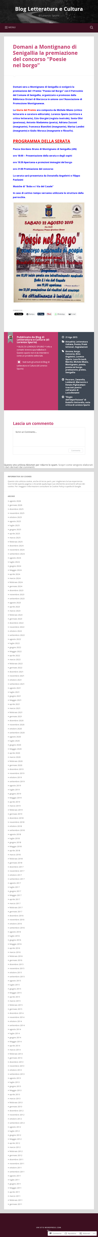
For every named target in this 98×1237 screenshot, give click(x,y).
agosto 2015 (15, 980)
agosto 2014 (15, 1029)
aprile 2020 (15, 753)
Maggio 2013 (16, 1090)
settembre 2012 (17, 1123)
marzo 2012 (15, 1147)
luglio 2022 (15, 643)
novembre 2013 (17, 1066)
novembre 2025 (17, 513)
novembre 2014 (17, 1017)
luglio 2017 (15, 887)
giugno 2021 (15, 696)
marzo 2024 (15, 578)
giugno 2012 (15, 1135)
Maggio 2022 (16, 651)
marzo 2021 (15, 708)
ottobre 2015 (16, 972)
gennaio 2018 (16, 862)
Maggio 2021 (16, 700)
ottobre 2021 (16, 680)
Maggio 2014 (16, 1041)
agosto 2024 (15, 558)
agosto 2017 (15, 883)
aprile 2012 (15, 1143)
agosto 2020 (15, 736)
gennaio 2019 (16, 814)
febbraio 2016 (16, 956)
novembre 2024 (17, 549)
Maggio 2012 (16, 1139)
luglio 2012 (15, 1131)
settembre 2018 (17, 830)
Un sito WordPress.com (48, 1227)
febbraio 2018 (16, 858)
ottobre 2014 (16, 1021)
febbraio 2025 (16, 541)
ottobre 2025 (16, 517)
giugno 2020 (15, 745)
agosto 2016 (15, 931)
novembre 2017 (17, 871)
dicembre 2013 (16, 1062)
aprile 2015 (15, 996)
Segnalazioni (81, 347)
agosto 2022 (15, 639)
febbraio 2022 (16, 663)
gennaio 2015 (16, 1009)
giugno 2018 (15, 842)
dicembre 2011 (16, 1159)
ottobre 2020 (16, 728)
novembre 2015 (17, 968)
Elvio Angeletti (73, 355)
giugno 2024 (15, 566)
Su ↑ (49, 1230)
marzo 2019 (15, 805)
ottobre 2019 (16, 777)
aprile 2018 (15, 850)
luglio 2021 (15, 692)
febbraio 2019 (16, 810)
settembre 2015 (17, 976)
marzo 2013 (15, 1098)
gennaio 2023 (16, 618)
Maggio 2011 (16, 1188)
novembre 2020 (17, 724)
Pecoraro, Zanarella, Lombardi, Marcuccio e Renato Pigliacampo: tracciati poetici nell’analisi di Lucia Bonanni (76, 386)
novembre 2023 (17, 594)
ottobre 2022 (16, 631)
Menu (12, 27)
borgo (77, 351)
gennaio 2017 (16, 911)
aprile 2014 (15, 1045)
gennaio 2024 (16, 586)
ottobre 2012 (16, 1118)
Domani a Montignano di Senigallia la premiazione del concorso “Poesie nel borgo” (45, 56)
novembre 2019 (17, 773)
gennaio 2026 (16, 505)
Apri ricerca (91, 27)
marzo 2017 (15, 903)
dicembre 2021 (16, 671)
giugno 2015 (15, 988)
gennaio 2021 (16, 716)
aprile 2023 (15, 606)
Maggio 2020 (16, 749)
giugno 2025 (15, 529)
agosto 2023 (15, 602)
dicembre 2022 (16, 623)
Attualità (70, 341)
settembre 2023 (17, 598)
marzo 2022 (15, 659)
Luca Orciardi (79, 359)
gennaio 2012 (16, 1155)
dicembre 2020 (16, 720)
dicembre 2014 (16, 1013)
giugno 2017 (15, 891)
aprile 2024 (15, 574)
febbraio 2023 (16, 615)
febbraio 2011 (16, 1200)
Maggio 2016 (16, 944)
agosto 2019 (15, 785)
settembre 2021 (17, 684)
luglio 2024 (15, 562)
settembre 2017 (17, 879)
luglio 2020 (15, 740)
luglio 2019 (15, 789)
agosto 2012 (15, 1127)
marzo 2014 (15, 1049)
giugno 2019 (15, 793)
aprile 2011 (15, 1192)
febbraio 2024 (16, 582)
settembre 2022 (17, 635)
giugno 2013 (15, 1086)
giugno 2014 (15, 1037)
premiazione (71, 369)
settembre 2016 (17, 927)
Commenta (75, 450)
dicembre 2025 (16, 509)
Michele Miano (81, 362)
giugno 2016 (15, 940)
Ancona (69, 351)
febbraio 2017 (16, 907)
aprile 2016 (15, 948)
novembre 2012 (17, 1114)
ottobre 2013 (16, 1070)
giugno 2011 (15, 1183)
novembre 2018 (17, 822)
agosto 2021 (15, 688)
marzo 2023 (15, 610)
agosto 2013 (15, 1078)
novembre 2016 (17, 919)
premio (82, 369)
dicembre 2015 (16, 964)
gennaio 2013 (16, 1106)
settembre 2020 (17, 732)
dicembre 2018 (16, 818)
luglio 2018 (15, 838)
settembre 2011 (17, 1171)
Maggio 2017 (16, 895)
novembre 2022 (17, 627)
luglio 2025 (15, 525)
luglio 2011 (15, 1179)
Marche (69, 362)
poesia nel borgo (73, 367)
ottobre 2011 (16, 1167)
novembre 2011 (17, 1163)
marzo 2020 (15, 757)
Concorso (70, 354)
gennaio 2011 (16, 1204)
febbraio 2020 (16, 761)
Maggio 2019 (16, 797)
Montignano (71, 364)
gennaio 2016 (16, 960)
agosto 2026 (15, 501)
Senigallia (70, 372)
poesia (82, 364)
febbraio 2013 (16, 1102)
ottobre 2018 (16, 826)
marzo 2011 (15, 1196)
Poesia (77, 344)
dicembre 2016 (16, 915)
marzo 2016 (15, 952)
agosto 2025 (15, 521)
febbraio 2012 (16, 1151)
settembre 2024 (17, 553)
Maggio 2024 (16, 570)
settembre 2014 (17, 1025)
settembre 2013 (17, 1074)
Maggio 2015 (16, 992)
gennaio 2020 (16, 765)
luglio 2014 (15, 1033)
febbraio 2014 (16, 1053)
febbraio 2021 (16, 712)
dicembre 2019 (16, 769)
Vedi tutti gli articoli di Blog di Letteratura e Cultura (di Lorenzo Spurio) (33, 365)
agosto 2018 (15, 834)
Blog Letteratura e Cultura (49, 8)
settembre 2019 (17, 781)
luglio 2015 (15, 984)
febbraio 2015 (16, 1005)
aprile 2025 (15, 533)
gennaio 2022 (16, 667)
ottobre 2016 (16, 923)
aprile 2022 (15, 655)
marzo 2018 (15, 854)
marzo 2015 (15, 1001)
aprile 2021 (15, 704)
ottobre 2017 (16, 875)
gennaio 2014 (16, 1058)
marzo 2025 (15, 537)
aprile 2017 (15, 899)
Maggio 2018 (16, 846)
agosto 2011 (15, 1175)
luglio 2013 (15, 1082)
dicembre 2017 (16, 866)
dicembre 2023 (16, 590)
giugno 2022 (15, 647)
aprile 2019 (15, 801)
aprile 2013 (15, 1094)
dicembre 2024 (16, 545)
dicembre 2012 (16, 1110)
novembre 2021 (17, 675)
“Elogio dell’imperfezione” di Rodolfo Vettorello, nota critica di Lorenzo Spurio (77, 401)
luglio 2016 (15, 936)
